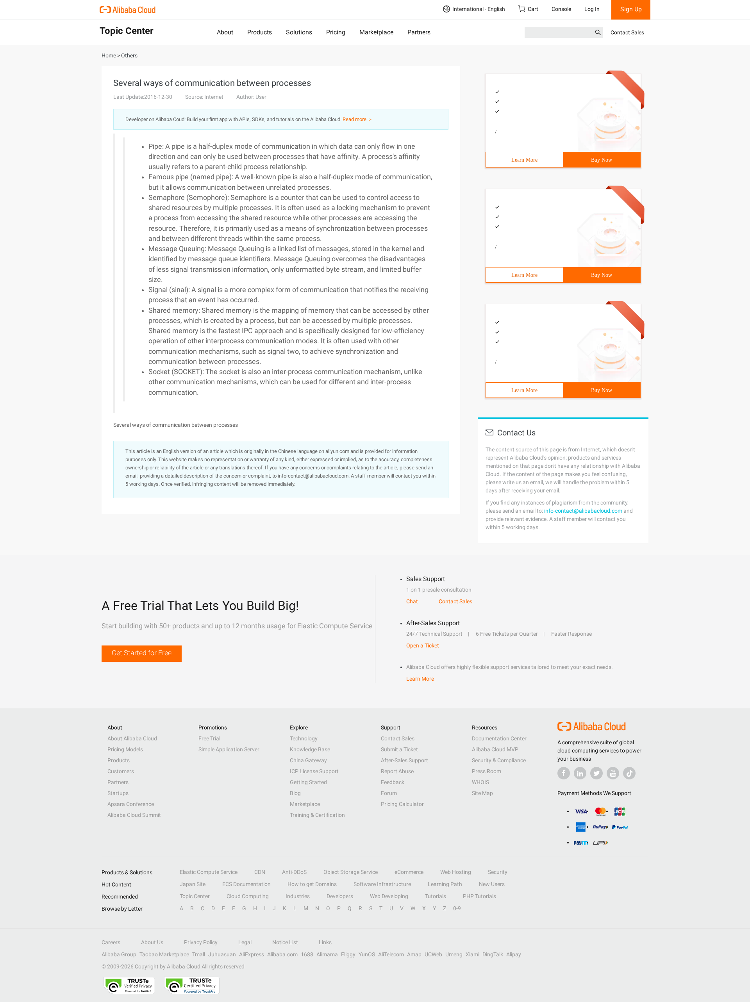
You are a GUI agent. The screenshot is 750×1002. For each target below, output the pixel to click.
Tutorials (435, 896)
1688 (307, 954)
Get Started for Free (141, 653)
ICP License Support (314, 771)
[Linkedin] (580, 773)
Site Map (482, 793)
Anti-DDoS (294, 872)
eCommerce (409, 872)
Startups (118, 793)
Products (259, 32)
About (225, 32)
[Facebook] (563, 773)
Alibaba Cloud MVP (495, 749)
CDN (259, 872)
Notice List (285, 942)
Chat (412, 601)
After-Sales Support (404, 760)
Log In (592, 9)
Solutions (299, 32)
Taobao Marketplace (164, 954)
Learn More (524, 160)
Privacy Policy (201, 942)
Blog (295, 793)
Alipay (513, 954)
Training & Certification (317, 815)
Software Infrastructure (382, 884)
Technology (304, 738)
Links (325, 942)
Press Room (486, 771)
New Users (492, 884)
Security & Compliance (499, 760)
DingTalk (492, 954)
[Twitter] (596, 773)
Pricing (335, 32)
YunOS (367, 954)
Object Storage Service (350, 872)
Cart (533, 9)
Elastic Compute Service (209, 872)
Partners (418, 32)
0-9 (457, 908)
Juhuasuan (222, 954)
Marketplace (376, 32)
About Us (152, 942)
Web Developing (389, 896)
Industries (298, 896)
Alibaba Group (119, 954)
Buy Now (601, 160)
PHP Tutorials (479, 896)
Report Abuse (397, 771)
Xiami (472, 954)
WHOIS (480, 782)
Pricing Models (125, 749)
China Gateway (308, 760)
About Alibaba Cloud (132, 738)
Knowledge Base (310, 749)
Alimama (327, 954)
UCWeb (433, 954)
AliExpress (251, 954)
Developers (340, 896)
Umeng (453, 954)
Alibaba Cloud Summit (134, 815)
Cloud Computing (248, 896)
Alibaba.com (282, 954)
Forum (389, 793)
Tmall (198, 954)
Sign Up (631, 9)
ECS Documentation (246, 884)
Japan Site (192, 884)
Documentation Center (499, 738)
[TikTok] (629, 773)
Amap (414, 954)
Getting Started (308, 782)
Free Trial (209, 738)
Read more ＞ (358, 119)
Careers (111, 942)
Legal (245, 942)
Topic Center (195, 896)
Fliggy (348, 954)
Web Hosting (455, 872)
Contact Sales (627, 32)
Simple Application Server (228, 749)
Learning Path (445, 884)
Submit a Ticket (399, 749)
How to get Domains (312, 884)
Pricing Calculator (402, 804)
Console (561, 9)
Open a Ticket (422, 645)
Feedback (392, 782)
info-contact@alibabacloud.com (583, 511)
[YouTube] (613, 773)
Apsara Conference (130, 804)
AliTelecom (391, 954)
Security (497, 872)
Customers (120, 771)
